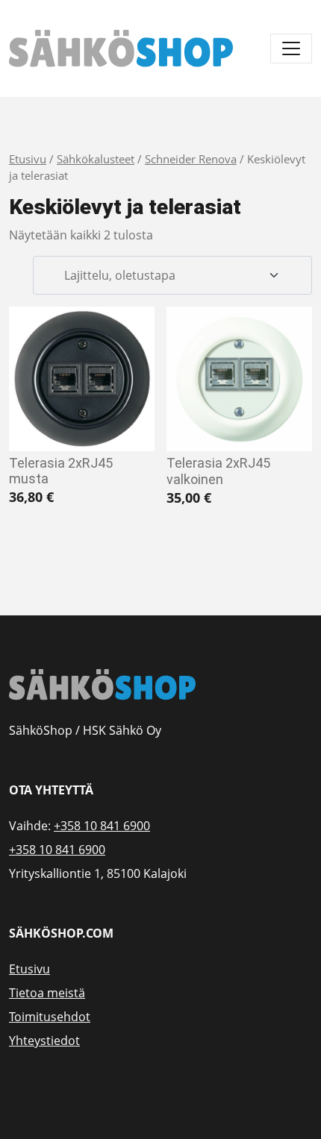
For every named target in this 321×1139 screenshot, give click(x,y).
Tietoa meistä (47, 993)
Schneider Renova (191, 158)
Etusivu (27, 158)
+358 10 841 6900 (102, 826)
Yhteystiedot (44, 1040)
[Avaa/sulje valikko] (291, 48)
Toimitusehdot (49, 1016)
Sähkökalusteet (95, 158)
